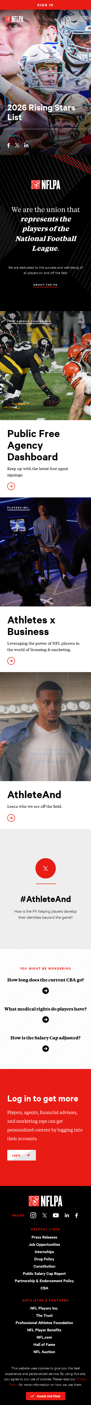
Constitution (44, 1266)
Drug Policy (44, 1258)
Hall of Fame (44, 1344)
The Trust (44, 1315)
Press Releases (44, 1237)
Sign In (45, 4)
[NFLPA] (45, 1201)
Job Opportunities (44, 1244)
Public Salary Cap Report (44, 1273)
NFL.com (44, 1337)
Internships (44, 1251)
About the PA (45, 284)
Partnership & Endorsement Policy (44, 1280)
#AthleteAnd (45, 898)
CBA (44, 1287)
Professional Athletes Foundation (44, 1322)
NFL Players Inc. (44, 1308)
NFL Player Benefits (44, 1329)
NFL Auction (44, 1351)
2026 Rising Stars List (41, 112)
